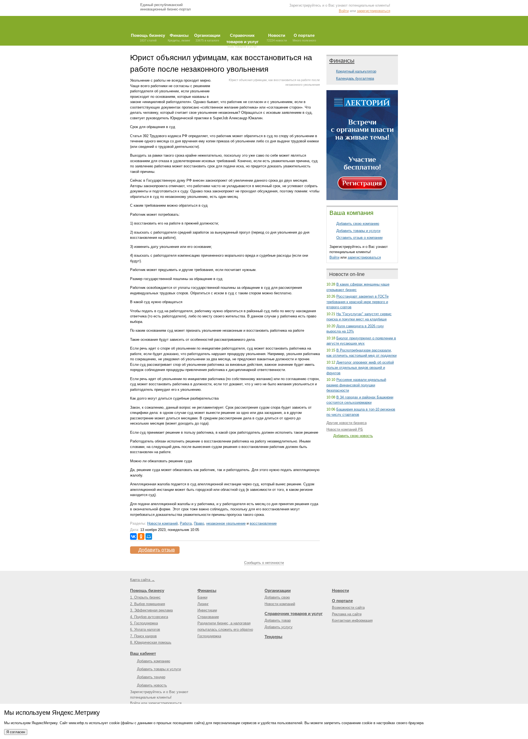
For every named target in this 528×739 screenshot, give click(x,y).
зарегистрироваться (373, 11)
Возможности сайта (348, 607)
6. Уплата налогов (145, 629)
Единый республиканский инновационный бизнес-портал (165, 7)
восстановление (263, 523)
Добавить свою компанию (357, 224)
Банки (202, 597)
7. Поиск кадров (143, 636)
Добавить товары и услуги (358, 231)
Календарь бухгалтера (355, 78)
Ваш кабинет (143, 653)
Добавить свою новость (353, 436)
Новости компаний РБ (344, 429)
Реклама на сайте (347, 614)
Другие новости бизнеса (346, 423)
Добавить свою (277, 597)
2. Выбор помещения (147, 604)
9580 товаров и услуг (242, 39)
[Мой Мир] (148, 536)
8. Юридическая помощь (150, 642)
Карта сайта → (142, 580)
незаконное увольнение (226, 523)
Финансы (341, 60)
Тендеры (273, 636)
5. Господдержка (144, 623)
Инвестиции (207, 610)
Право (199, 523)
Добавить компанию (153, 661)
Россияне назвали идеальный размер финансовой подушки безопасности (356, 385)
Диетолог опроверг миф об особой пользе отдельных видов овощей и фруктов (360, 367)
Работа (186, 523)
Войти (344, 11)
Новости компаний (162, 523)
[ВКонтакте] (133, 536)
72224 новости (276, 37)
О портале (342, 600)
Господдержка (209, 636)
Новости (340, 590)
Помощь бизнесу (147, 590)
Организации (278, 590)
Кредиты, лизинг (179, 37)
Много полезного (304, 37)
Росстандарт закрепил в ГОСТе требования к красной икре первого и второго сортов (357, 301)
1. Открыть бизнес (145, 597)
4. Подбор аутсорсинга (149, 617)
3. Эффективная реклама (151, 610)
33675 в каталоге (207, 37)
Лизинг (203, 604)
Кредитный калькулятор (356, 71)
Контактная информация (352, 620)
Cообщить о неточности (264, 563)
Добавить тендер (151, 677)
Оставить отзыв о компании (359, 238)
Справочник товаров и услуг (294, 613)
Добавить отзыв (156, 550)
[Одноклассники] (141, 536)
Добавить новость (152, 685)
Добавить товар (278, 620)
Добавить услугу (279, 627)
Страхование (208, 617)
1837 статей (148, 37)
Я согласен (15, 732)
